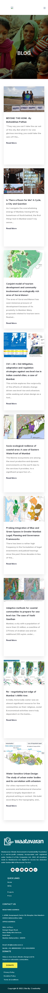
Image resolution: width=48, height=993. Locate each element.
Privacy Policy (9, 972)
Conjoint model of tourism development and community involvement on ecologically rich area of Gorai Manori (22, 289)
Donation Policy (10, 976)
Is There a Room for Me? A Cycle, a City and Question (23, 202)
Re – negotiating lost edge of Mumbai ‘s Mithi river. (21, 693)
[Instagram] (17, 870)
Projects (10, 892)
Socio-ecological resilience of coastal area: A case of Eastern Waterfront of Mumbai (22, 449)
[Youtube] (31, 870)
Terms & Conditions (11, 980)
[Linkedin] (22, 870)
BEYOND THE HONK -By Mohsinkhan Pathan (18, 120)
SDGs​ (9, 886)
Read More (11, 143)
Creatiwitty (35, 988)
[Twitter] (26, 870)
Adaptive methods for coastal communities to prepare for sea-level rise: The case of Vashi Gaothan (23, 613)
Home (9, 882)
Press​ (9, 896)
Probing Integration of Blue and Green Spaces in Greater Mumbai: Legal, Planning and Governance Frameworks (23, 533)
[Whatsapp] (35, 870)
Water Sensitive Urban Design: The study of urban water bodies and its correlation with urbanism (23, 777)
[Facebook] (13, 870)
